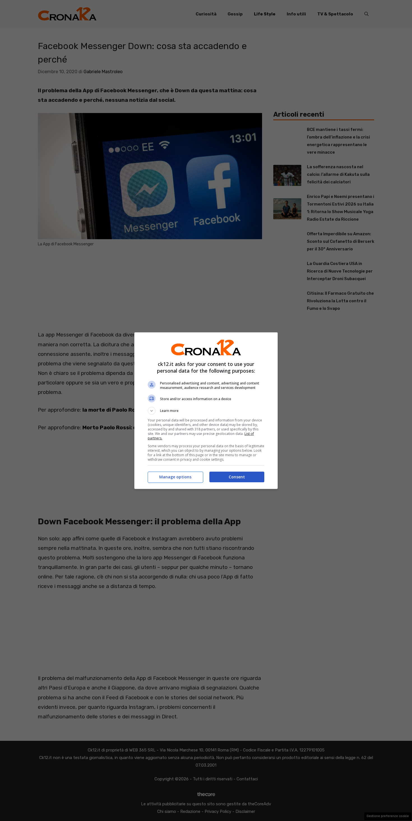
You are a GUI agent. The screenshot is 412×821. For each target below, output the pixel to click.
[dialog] (206, 410)
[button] (206, 411)
